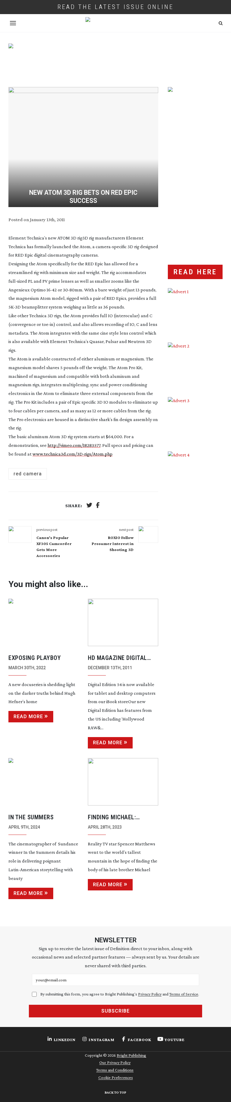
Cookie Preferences (115, 1077)
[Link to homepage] (115, 23)
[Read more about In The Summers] (43, 781)
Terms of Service (183, 994)
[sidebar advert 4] (195, 505)
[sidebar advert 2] (195, 365)
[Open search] (220, 23)
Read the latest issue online (115, 7)
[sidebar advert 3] (195, 419)
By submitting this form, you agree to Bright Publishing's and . (119, 994)
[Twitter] (89, 505)
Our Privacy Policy (115, 1062)
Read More (28, 716)
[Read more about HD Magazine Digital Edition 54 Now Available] (123, 622)
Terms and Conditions (115, 1069)
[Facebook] (97, 505)
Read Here (195, 272)
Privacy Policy (150, 994)
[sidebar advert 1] (195, 310)
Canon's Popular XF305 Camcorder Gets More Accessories (54, 546)
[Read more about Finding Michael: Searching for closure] (123, 781)
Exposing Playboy (34, 657)
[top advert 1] (115, 60)
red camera (28, 474)
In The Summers (31, 817)
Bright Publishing (131, 1055)
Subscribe (115, 1011)
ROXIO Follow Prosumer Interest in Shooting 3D (113, 543)
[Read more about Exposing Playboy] (43, 622)
